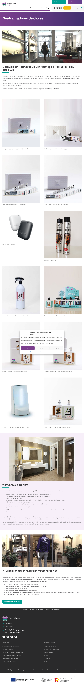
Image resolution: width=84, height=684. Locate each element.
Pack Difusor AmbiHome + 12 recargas (56, 204)
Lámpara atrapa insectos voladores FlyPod (15, 427)
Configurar (56, 348)
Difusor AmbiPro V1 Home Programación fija (58, 371)
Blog (47, 8)
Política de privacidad (44, 351)
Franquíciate (75, 2)
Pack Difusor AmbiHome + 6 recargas (14, 204)
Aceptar (28, 348)
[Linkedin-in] (7, 637)
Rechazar (42, 348)
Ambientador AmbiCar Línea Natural (55, 316)
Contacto (67, 8)
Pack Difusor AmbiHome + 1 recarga (55, 149)
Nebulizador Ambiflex (8, 244)
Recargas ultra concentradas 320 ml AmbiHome (17, 149)
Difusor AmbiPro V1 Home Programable (14, 371)
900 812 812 (59, 7)
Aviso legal (52, 351)
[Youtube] (15, 637)
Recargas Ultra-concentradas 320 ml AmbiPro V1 (59, 427)
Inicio (5, 8)
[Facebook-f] (3, 637)
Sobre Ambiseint (36, 8)
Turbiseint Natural (50, 260)
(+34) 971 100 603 (57, 8)
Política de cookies (33, 351)
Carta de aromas (59, 2)
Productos (22, 8)
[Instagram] (11, 637)
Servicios (12, 8)
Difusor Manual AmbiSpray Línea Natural (15, 316)
